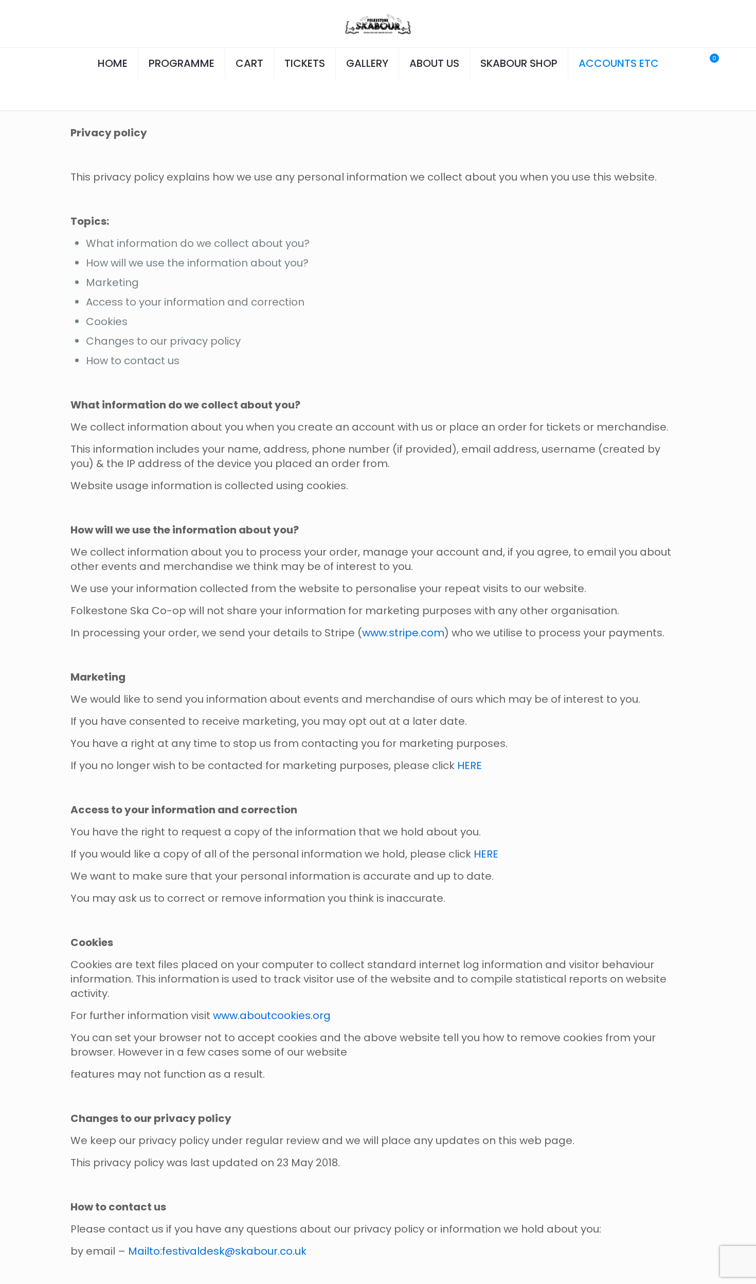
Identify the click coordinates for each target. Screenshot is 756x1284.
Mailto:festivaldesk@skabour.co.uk (217, 1251)
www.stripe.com (403, 633)
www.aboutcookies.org (272, 1015)
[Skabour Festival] (378, 23)
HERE (469, 765)
